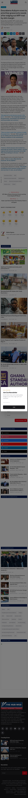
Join (14, 407)
